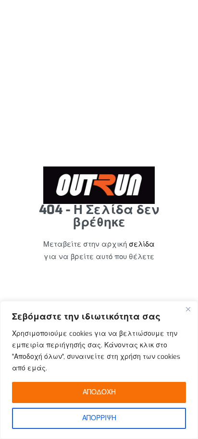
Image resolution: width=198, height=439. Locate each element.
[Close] (188, 309)
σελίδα (142, 244)
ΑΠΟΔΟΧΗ (99, 392)
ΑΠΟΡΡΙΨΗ (99, 418)
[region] (99, 370)
